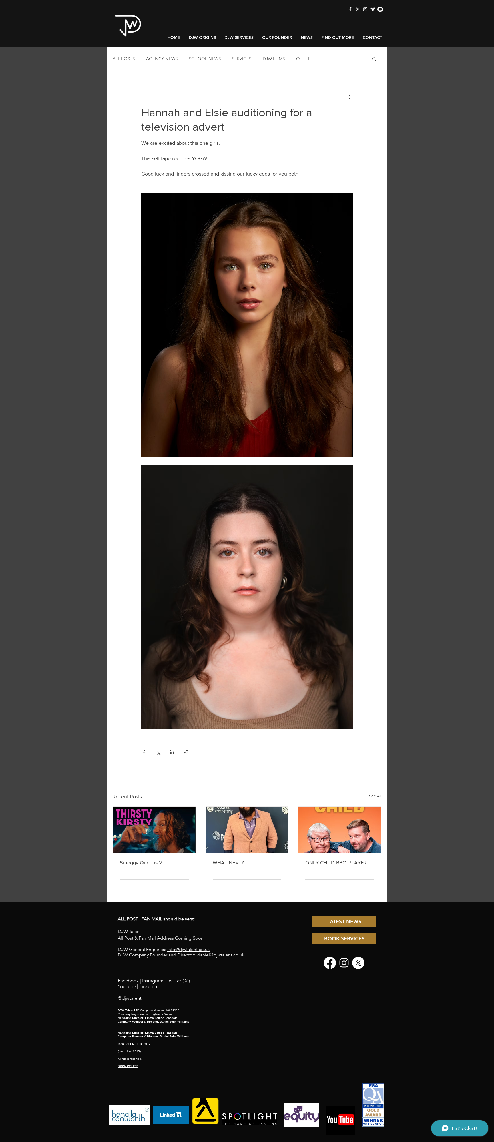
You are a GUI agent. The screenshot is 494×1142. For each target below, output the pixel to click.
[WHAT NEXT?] (247, 830)
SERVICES (241, 58)
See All (375, 796)
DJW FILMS (274, 58)
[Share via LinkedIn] (172, 752)
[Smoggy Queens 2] (154, 830)
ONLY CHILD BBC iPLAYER (336, 863)
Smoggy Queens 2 (141, 863)
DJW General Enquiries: (164, 949)
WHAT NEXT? (228, 863)
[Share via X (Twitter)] (158, 752)
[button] (374, 58)
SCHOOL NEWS (205, 58)
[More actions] (349, 96)
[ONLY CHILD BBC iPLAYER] (339, 830)
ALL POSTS (124, 58)
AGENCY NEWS (162, 58)
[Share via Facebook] (144, 752)
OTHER (303, 58)
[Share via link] (186, 752)
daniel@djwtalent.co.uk (220, 955)
